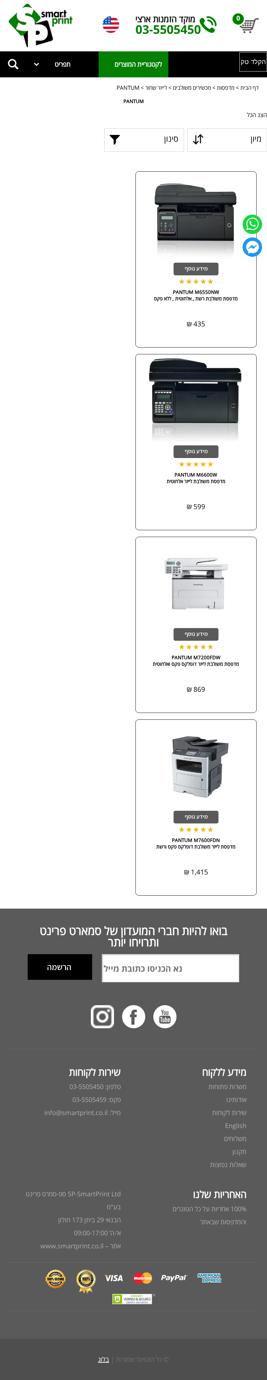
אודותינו (236, 1099)
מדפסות (225, 87)
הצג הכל (257, 115)
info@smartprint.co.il (76, 1112)
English (235, 1125)
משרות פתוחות (227, 1086)
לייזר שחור (155, 87)
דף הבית (249, 87)
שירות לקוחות (229, 1112)
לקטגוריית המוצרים (133, 64)
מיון (256, 138)
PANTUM (128, 87)
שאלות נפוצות (228, 1164)
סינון (171, 138)
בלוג (103, 1359)
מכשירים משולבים (192, 87)
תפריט (63, 64)
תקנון (239, 1151)
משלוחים (235, 1138)
